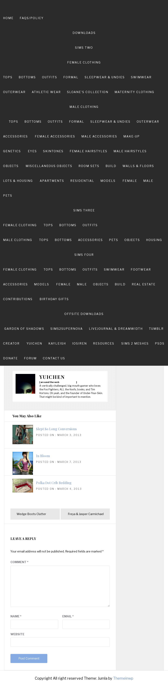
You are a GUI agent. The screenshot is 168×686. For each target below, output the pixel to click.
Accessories (15, 136)
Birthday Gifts (54, 299)
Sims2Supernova (66, 328)
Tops (7, 77)
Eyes (32, 151)
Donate (10, 358)
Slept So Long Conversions (56, 429)
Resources (103, 343)
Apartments (52, 180)
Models (108, 180)
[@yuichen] (64, 382)
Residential (82, 180)
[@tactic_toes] (71, 382)
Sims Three (84, 210)
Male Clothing (84, 106)
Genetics (12, 151)
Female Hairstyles (88, 151)
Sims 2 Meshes (135, 343)
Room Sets (88, 166)
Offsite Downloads (84, 314)
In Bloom (43, 456)
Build (111, 166)
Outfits (49, 77)
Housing (154, 240)
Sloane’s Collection (87, 92)
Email (68, 616)
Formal (70, 77)
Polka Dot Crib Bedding (54, 483)
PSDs (160, 343)
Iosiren (79, 343)
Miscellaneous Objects (49, 166)
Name (16, 616)
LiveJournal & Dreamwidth (116, 328)
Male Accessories (99, 136)
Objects (11, 166)
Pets (7, 195)
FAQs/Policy (32, 18)
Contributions (18, 299)
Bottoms (27, 77)
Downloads (84, 33)
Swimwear (141, 77)
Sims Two (84, 47)
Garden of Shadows (24, 328)
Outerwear (14, 92)
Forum (30, 358)
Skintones (53, 151)
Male (148, 180)
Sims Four (84, 254)
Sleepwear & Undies (105, 77)
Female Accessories (55, 136)
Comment (19, 562)
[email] (61, 382)
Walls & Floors (138, 166)
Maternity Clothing (134, 92)
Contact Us (54, 358)
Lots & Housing (18, 180)
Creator (11, 343)
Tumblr (156, 328)
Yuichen (34, 343)
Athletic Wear (46, 92)
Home (8, 18)
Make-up (131, 136)
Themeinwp (123, 678)
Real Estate (144, 284)
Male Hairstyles (130, 151)
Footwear (141, 269)
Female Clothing (84, 62)
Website (17, 634)
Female (130, 180)
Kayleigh (57, 343)
